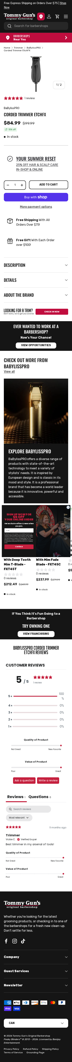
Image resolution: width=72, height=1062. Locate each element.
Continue (19, 546)
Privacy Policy (24, 538)
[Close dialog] (68, 507)
